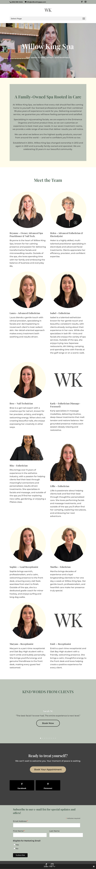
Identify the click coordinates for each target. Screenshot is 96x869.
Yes (17, 845)
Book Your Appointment (48, 769)
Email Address (20, 821)
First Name (19, 830)
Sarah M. (48, 711)
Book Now (48, 723)
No (17, 848)
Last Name (54, 831)
